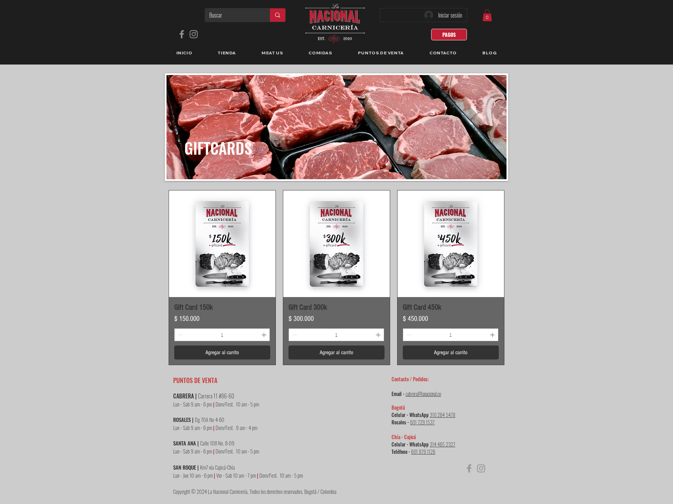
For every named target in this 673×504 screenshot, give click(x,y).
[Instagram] (193, 34)
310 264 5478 (442, 414)
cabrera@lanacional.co (423, 393)
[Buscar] (277, 15)
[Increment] (264, 335)
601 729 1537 (422, 422)
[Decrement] (179, 335)
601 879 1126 (423, 451)
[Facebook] (181, 34)
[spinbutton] (222, 335)
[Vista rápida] (222, 243)
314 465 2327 (442, 444)
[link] (487, 15)
